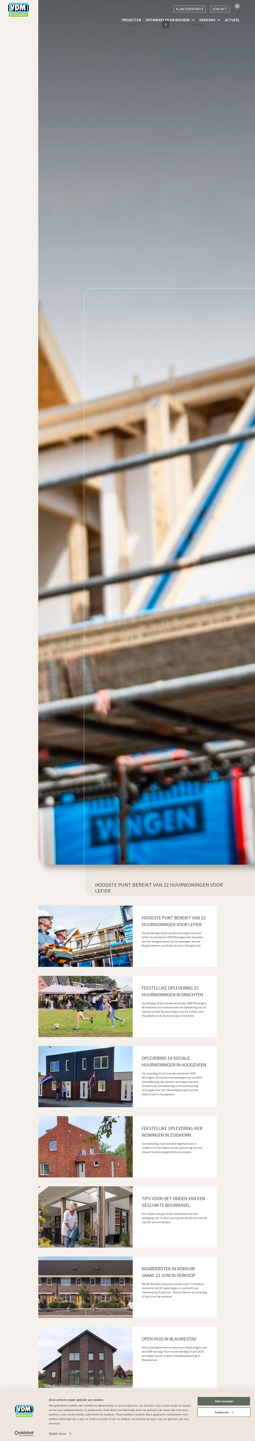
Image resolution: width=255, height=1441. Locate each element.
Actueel (232, 20)
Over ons (207, 20)
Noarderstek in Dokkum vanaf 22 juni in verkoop (168, 1272)
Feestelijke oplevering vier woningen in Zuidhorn (172, 1131)
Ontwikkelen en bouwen (167, 20)
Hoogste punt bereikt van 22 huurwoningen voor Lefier (174, 921)
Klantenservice (190, 9)
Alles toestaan (224, 1401)
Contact (219, 9)
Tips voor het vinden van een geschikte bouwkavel (173, 1201)
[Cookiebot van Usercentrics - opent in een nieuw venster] (24, 1434)
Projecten (131, 20)
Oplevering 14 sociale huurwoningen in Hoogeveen (174, 1061)
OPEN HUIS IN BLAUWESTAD (169, 1339)
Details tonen (57, 1433)
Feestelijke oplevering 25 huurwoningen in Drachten (172, 991)
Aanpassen (221, 1412)
